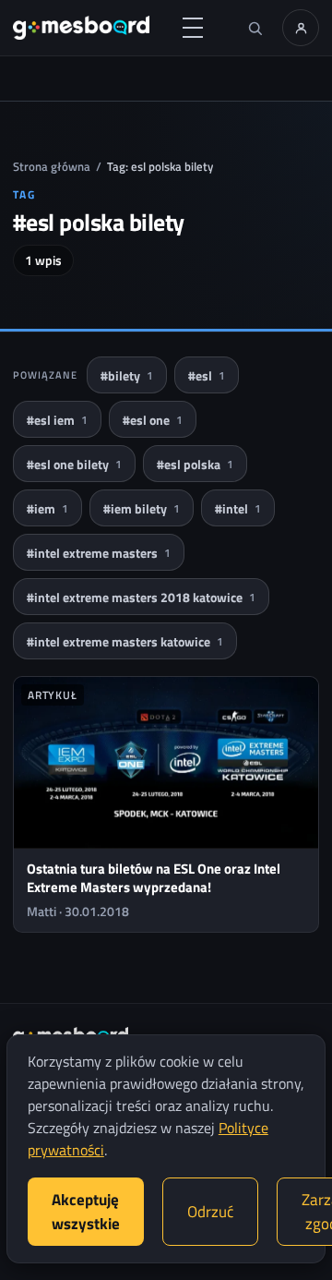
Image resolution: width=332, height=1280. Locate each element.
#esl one (153, 419)
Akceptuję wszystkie (86, 1212)
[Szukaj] (254, 27)
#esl (206, 375)
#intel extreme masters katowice (125, 641)
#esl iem (57, 419)
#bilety (127, 375)
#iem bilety (141, 508)
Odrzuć (210, 1212)
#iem (47, 508)
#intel (238, 508)
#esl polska (195, 464)
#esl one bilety (74, 464)
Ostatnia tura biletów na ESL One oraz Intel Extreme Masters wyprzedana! (153, 878)
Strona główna (51, 166)
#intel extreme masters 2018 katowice (141, 597)
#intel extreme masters (99, 552)
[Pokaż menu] (192, 27)
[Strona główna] (81, 27)
